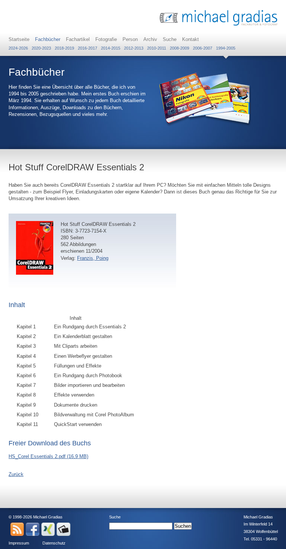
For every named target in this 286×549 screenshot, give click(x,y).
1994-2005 (225, 48)
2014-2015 (110, 48)
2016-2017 (87, 48)
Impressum (19, 543)
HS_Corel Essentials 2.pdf (48, 456)
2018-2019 (64, 48)
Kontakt (190, 39)
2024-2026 (18, 48)
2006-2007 (202, 48)
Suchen (183, 526)
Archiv (150, 39)
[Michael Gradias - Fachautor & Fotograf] (218, 25)
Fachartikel (78, 39)
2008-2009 (179, 48)
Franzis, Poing (92, 258)
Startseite (19, 39)
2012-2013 (133, 48)
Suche (170, 39)
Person (130, 39)
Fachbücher (47, 39)
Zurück (16, 474)
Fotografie (106, 39)
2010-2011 (156, 48)
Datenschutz (54, 543)
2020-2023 (41, 48)
